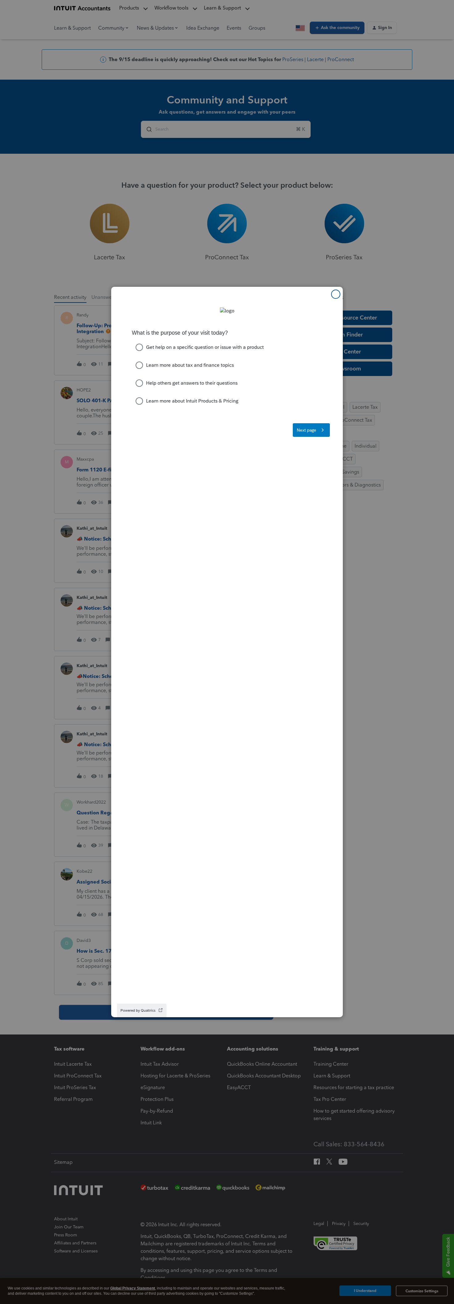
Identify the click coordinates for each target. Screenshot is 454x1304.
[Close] (336, 294)
